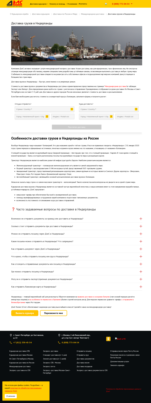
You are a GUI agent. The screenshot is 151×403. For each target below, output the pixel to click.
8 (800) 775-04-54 (120, 3)
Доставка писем (83, 363)
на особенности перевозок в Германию (45, 299)
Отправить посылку (84, 351)
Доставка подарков (84, 366)
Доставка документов (85, 359)
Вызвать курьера (25, 313)
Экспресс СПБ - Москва (52, 363)
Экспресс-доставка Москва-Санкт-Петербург (56, 371)
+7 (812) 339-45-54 (22, 342)
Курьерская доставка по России (21, 363)
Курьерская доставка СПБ (19, 351)
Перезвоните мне (53, 313)
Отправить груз (83, 355)
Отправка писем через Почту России (124, 351)
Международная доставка (115, 86)
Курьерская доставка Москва (20, 355)
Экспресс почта (49, 366)
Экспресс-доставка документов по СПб (92, 370)
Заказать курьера (117, 365)
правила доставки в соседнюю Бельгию (94, 296)
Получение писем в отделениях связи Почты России (125, 356)
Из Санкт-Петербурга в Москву (21, 359)
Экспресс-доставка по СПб (19, 370)
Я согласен (10, 396)
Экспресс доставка (50, 351)
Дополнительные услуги (119, 361)
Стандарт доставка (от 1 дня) (55, 355)
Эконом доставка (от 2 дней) (54, 359)
